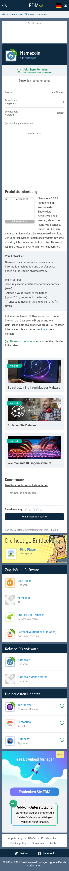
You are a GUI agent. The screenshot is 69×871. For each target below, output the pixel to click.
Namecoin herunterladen (24, 341)
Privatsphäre (48, 838)
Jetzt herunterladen (35, 69)
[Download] (62, 706)
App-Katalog (15, 838)
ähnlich (44, 329)
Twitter (23, 853)
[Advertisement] (34, 32)
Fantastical (24, 722)
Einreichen (38, 843)
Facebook (49, 853)
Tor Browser (25, 705)
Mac (4, 14)
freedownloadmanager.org (36, 862)
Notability (24, 739)
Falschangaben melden (21, 123)
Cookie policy (18, 843)
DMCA (32, 838)
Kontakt (54, 843)
